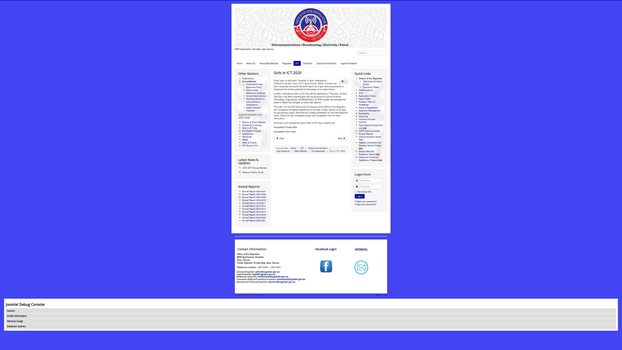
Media (245, 139)
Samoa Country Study (253, 172)
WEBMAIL (361, 249)
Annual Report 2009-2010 (254, 200)
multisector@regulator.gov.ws (273, 277)
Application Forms (367, 95)
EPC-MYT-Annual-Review (255, 167)
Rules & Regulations (368, 107)
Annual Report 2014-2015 (254, 214)
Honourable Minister (268, 63)
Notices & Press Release (254, 122)
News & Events (249, 142)
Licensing (363, 116)
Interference (247, 133)
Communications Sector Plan (370, 138)
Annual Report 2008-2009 (254, 197)
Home (239, 63)
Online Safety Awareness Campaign (256, 91)
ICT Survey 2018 (250, 145)
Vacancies (247, 136)
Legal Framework (349, 63)
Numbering (364, 113)
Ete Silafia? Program (252, 130)
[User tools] (343, 81)
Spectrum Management (370, 110)
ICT (297, 63)
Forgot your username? (365, 201)
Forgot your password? (365, 204)
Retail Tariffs (364, 98)
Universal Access (367, 119)
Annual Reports (366, 133)
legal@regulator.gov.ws (263, 274)
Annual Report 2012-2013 (254, 208)
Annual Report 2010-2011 (254, 202)
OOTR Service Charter (369, 130)
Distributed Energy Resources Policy (254, 85)
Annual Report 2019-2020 (254, 217)
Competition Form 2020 (285, 131)
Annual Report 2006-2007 (254, 191)
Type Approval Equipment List (371, 126)
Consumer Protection (326, 63)
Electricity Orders (371, 87)
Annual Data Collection (256, 95)
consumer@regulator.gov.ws (291, 279)
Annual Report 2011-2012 (254, 205)
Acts (361, 92)
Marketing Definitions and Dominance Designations (255, 101)
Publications (248, 78)
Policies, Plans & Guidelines (367, 103)
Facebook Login (326, 249)
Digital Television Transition (253, 109)
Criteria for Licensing (251, 125)
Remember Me (364, 191)
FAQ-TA (362, 122)
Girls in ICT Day (249, 127)
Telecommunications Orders (372, 83)
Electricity (307, 63)
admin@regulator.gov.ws (267, 271)
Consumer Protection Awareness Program (369, 159)
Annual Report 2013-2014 (254, 211)
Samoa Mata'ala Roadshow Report (367, 153)
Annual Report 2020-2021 (254, 220)
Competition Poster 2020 (285, 127)
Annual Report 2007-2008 (254, 194)
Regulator (286, 63)
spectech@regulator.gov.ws (281, 281)
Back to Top (381, 294)
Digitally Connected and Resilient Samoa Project (370, 144)
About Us (251, 63)
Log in (360, 196)
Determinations (366, 90)
